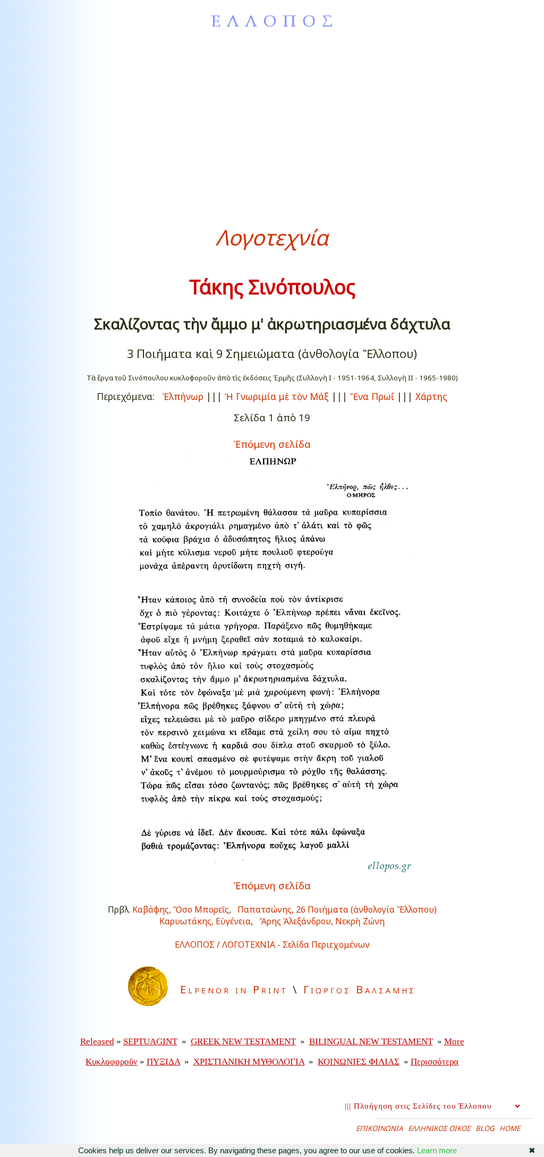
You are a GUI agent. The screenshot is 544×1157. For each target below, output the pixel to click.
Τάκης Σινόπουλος (272, 286)
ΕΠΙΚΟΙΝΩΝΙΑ (379, 1128)
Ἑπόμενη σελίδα (272, 443)
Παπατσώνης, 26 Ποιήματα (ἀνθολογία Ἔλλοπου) (337, 909)
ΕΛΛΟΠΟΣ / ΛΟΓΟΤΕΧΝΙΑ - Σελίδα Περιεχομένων (272, 944)
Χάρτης (431, 396)
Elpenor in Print (234, 989)
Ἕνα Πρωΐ (372, 396)
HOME (509, 1128)
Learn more (437, 1150)
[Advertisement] (272, 127)
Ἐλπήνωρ (183, 396)
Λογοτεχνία (272, 237)
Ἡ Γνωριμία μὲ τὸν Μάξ (277, 396)
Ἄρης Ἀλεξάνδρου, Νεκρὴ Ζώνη (322, 921)
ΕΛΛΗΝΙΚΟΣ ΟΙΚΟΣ (439, 1128)
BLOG (485, 1128)
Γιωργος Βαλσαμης (359, 989)
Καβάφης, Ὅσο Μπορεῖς (180, 909)
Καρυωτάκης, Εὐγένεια (205, 921)
